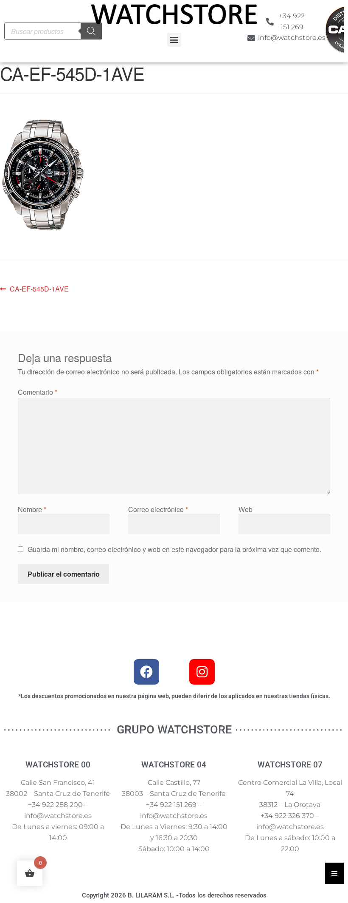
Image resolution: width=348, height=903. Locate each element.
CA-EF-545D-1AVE (39, 288)
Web (246, 509)
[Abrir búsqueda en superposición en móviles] (53, 31)
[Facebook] (146, 672)
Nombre (32, 509)
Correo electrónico (158, 509)
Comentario (37, 392)
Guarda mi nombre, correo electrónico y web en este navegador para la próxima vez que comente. (174, 549)
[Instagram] (202, 672)
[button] (174, 40)
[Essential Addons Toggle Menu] (334, 873)
